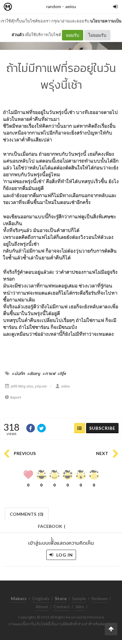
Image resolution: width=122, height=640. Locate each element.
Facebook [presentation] (51, 528)
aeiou (70, 6)
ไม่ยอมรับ (97, 35)
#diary (33, 373)
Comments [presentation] (26, 514)
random (53, 6)
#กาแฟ (49, 373)
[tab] (27, 513)
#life (62, 373)
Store (43, 7)
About (42, 606)
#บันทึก (18, 373)
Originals (40, 598)
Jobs (79, 606)
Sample (79, 598)
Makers (21, 7)
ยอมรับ (72, 35)
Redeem (99, 598)
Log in (64, 554)
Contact (61, 606)
